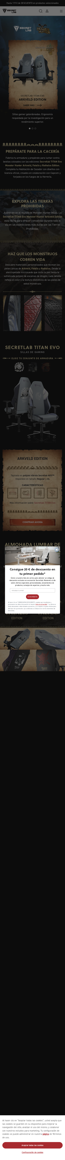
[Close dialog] (56, 549)
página (46, 1134)
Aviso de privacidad (41, 604)
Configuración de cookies (32, 1152)
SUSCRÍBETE (32, 597)
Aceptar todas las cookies (32, 1145)
